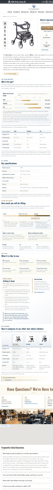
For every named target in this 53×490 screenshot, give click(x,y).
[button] (25, 12)
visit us (49, 31)
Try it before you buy (11, 73)
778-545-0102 (8, 380)
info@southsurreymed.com (31, 403)
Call (45, 31)
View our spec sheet (39, 292)
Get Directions (4, 406)
